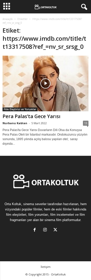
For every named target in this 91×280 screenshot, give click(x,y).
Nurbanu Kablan (15, 123)
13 (85, 123)
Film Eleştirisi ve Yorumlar (20, 109)
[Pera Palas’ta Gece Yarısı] (45, 83)
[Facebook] (36, 230)
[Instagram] (46, 230)
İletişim (46, 267)
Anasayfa (8, 19)
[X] (56, 230)
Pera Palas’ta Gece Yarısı (31, 116)
